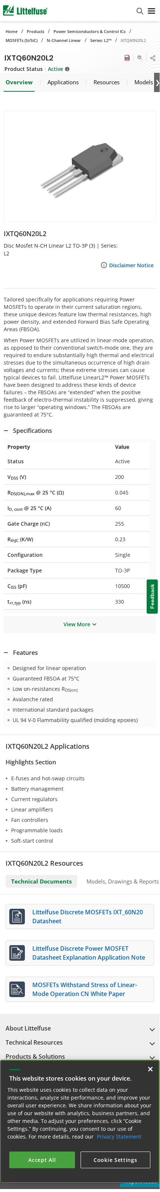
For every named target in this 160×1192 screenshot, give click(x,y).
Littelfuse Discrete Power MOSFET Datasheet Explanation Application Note (88, 952)
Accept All (42, 1159)
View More (76, 624)
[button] (80, 166)
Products (35, 31)
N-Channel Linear (64, 40)
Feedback (152, 596)
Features (25, 653)
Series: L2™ (100, 40)
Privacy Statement (119, 1136)
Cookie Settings (115, 1159)
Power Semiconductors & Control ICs (89, 31)
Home (11, 31)
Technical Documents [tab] (41, 881)
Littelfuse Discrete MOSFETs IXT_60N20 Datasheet (87, 916)
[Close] (150, 1069)
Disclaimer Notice (131, 265)
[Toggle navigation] (151, 10)
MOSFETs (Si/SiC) (21, 40)
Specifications (32, 431)
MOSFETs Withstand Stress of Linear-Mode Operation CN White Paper (84, 989)
